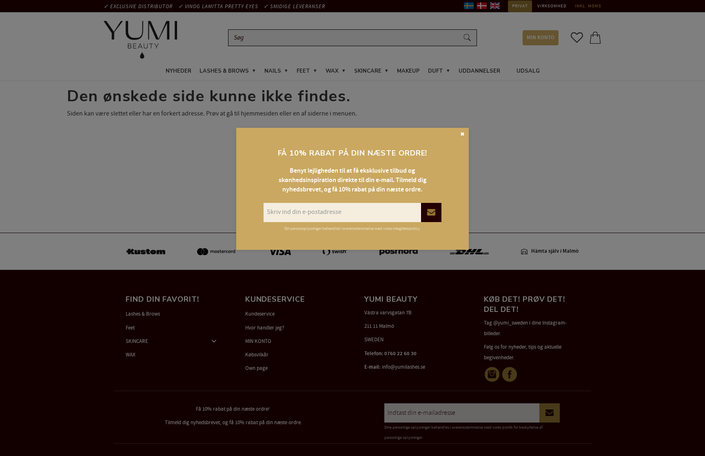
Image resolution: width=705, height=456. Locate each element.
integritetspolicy (406, 228)
